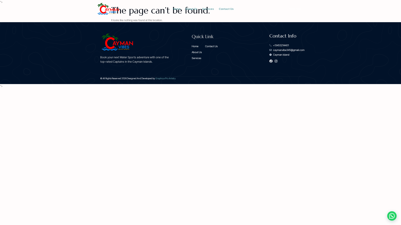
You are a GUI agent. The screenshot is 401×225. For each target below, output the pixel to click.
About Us (191, 8)
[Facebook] (271, 61)
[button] (392, 216)
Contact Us (226, 8)
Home (176, 8)
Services (208, 8)
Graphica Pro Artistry (165, 78)
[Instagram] (276, 61)
